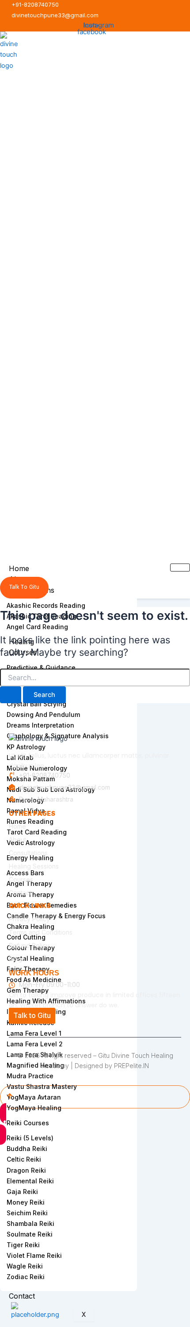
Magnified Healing (35, 1065)
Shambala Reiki (30, 1223)
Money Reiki (26, 1202)
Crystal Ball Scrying (36, 704)
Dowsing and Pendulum (43, 714)
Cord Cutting (26, 937)
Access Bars (25, 873)
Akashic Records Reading (46, 605)
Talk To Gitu (24, 587)
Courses (21, 879)
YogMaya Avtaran (34, 1097)
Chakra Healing (30, 926)
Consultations (28, 853)
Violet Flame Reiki (34, 1255)
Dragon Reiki (26, 1170)
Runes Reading (30, 821)
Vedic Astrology (31, 842)
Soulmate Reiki (30, 1234)
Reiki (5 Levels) (30, 1138)
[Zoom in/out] (10, 1147)
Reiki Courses (28, 1123)
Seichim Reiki (27, 1213)
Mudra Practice (30, 1076)
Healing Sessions (34, 866)
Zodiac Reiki (26, 1276)
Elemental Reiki (30, 1181)
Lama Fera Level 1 (34, 1033)
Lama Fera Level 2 (35, 1044)
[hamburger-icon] (180, 568)
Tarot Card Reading (37, 832)
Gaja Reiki (22, 1191)
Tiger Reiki (23, 1245)
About (17, 839)
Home (19, 568)
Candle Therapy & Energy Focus (56, 916)
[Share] (56, 1147)
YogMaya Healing (34, 1108)
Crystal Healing (30, 958)
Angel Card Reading (37, 626)
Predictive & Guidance (41, 667)
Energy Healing (30, 857)
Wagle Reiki (25, 1266)
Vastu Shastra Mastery (42, 1086)
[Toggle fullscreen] (33, 1147)
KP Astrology (26, 747)
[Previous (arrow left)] (10, 1160)
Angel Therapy (29, 883)
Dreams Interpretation (40, 725)
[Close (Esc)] (79, 1147)
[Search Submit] (10, 695)
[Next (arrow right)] (33, 1160)
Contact (22, 1296)
